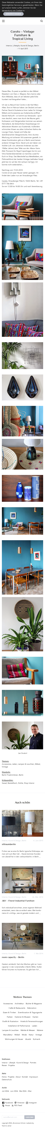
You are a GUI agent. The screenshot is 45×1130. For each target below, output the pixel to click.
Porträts (33, 1063)
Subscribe (30, 1117)
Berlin (36, 46)
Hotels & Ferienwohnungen (31, 1021)
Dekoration (31, 1008)
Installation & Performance (19, 1026)
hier (32, 162)
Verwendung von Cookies (12, 11)
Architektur (19, 1004)
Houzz (7, 1106)
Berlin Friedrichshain (10, 775)
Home (4, 1077)
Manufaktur (7, 1035)
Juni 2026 (14, 1091)
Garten (35, 1017)
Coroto (4, 181)
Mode (24, 1035)
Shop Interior (29, 783)
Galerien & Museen (22, 1017)
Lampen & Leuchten (26, 764)
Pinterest (20, 1103)
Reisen (4, 1065)
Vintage (5, 767)
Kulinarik (36, 1039)
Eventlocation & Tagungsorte (30, 1013)
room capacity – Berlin (13, 957)
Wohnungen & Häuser (14, 1039)
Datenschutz (7, 1080)
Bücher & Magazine (34, 1004)
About (18, 1077)
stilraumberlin (9, 844)
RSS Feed (18, 1106)
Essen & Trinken (9, 1013)
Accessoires (6, 764)
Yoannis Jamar (6, 1126)
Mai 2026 (22, 1091)
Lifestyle (16, 46)
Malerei (40, 1030)
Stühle (20, 783)
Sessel (4, 783)
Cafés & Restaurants (17, 1008)
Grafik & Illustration (10, 1021)
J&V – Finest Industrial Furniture (18, 901)
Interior (9, 46)
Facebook (9, 1103)
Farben (10, 1017)
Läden (14, 764)
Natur (31, 1035)
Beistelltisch (12, 783)
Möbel (37, 764)
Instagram (32, 1103)
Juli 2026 (5, 1091)
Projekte (11, 1065)
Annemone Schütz (19, 1123)
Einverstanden (13, 14)
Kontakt (25, 1077)
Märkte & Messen (28, 1030)
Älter (30, 1091)
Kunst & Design (27, 46)
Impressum (33, 1077)
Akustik (28, 1039)
